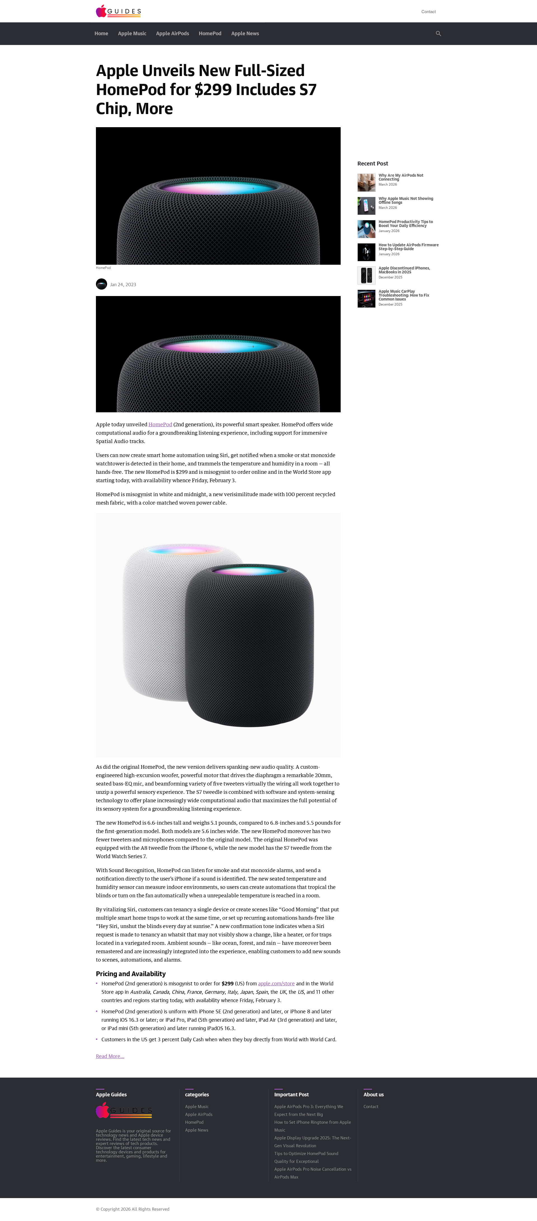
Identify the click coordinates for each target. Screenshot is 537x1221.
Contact (428, 11)
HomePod (210, 33)
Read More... (110, 1056)
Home (101, 33)
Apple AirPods (172, 33)
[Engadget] (118, 11)
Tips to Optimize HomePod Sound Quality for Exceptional (306, 1158)
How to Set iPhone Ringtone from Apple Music (312, 1126)
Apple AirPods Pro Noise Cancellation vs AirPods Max (313, 1173)
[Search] (438, 33)
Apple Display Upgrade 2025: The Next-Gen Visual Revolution (312, 1142)
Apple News (245, 33)
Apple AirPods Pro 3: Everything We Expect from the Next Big (308, 1111)
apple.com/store (276, 983)
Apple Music (132, 33)
